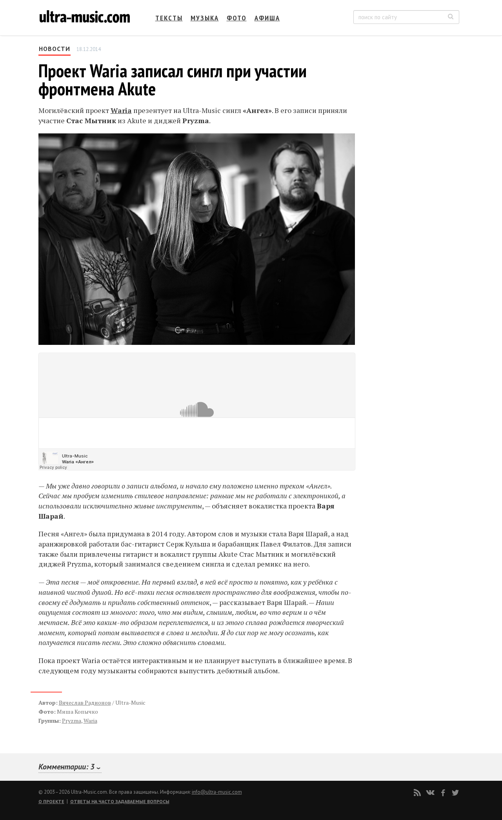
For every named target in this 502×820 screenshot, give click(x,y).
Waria (121, 110)
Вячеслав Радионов (85, 702)
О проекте (51, 801)
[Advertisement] (412, 122)
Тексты (169, 17)
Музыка (205, 17)
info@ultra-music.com (217, 792)
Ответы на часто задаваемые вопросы (119, 801)
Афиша (267, 17)
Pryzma (71, 720)
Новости (54, 49)
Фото (237, 17)
